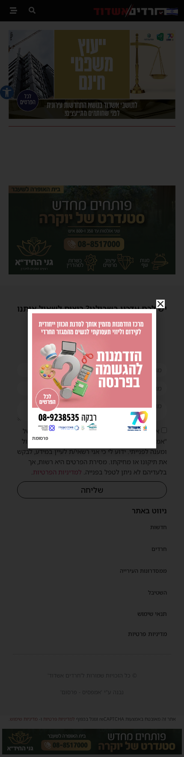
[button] (160, 304)
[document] (92, 378)
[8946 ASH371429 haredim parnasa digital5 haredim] (92, 430)
